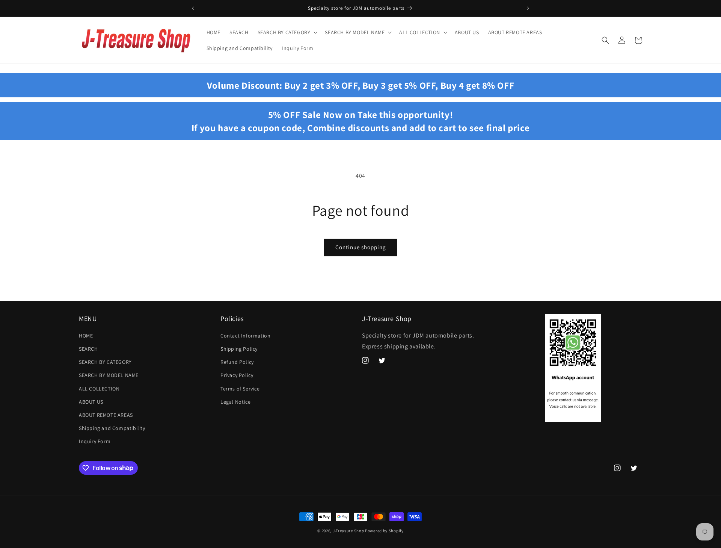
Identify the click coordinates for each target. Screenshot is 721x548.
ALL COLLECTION (99, 388)
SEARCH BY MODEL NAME (109, 375)
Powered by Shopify (384, 530)
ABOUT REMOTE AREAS (106, 415)
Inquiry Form (94, 441)
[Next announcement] (528, 8)
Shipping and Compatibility (112, 428)
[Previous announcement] (193, 8)
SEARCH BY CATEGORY (105, 362)
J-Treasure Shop (348, 530)
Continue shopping (360, 247)
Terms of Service (240, 388)
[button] (287, 32)
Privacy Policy (236, 375)
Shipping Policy (239, 348)
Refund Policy (237, 362)
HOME (86, 335)
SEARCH (88, 348)
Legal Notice (235, 401)
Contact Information (245, 335)
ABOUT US (91, 401)
